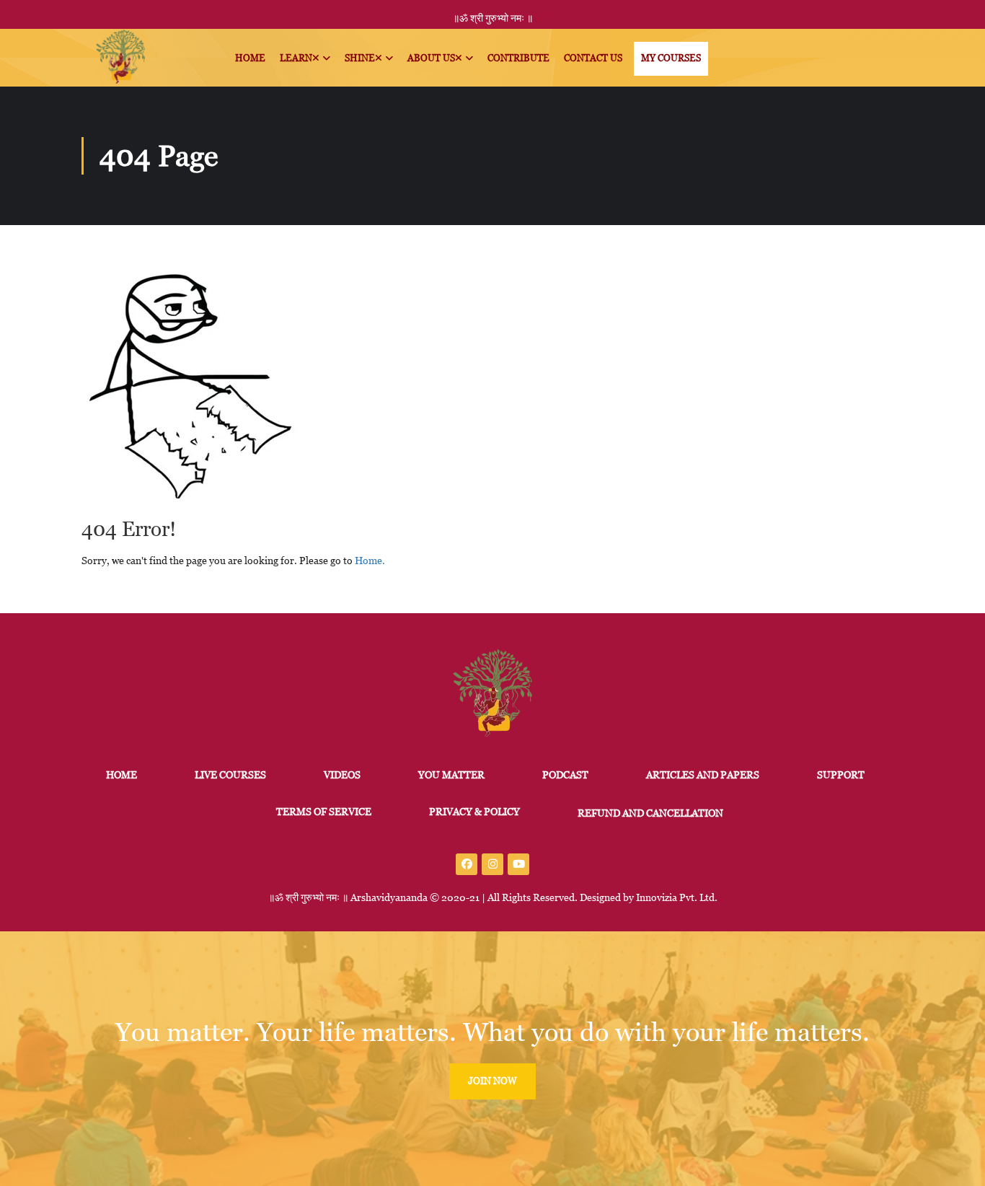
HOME (121, 775)
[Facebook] (466, 864)
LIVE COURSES (230, 775)
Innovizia (656, 897)
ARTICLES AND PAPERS (702, 775)
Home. (370, 560)
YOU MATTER (451, 775)
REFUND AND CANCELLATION (650, 813)
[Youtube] (518, 864)
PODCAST (565, 775)
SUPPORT (841, 775)
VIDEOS (342, 775)
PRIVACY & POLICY (474, 811)
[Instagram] (492, 864)
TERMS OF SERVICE (323, 811)
